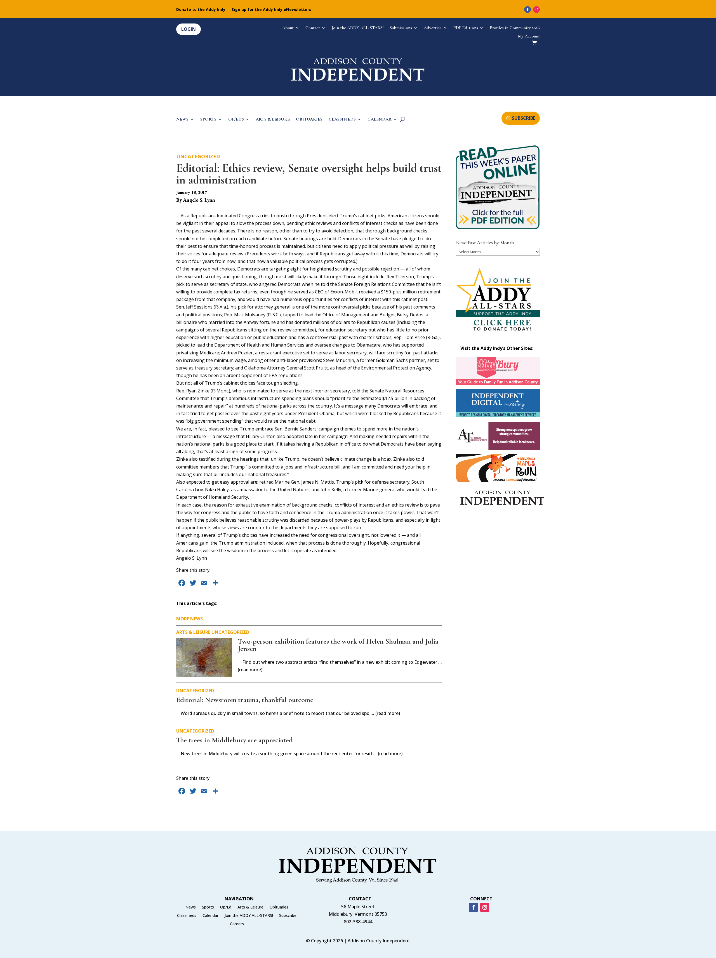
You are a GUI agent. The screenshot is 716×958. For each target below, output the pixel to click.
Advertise (433, 28)
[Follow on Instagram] (536, 9)
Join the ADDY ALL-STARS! (357, 28)
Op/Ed (225, 907)
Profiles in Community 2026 (515, 28)
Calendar (210, 916)
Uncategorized (198, 156)
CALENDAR (380, 119)
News (190, 907)
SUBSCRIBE (523, 118)
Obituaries (279, 907)
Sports (208, 907)
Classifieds (186, 916)
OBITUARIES (309, 119)
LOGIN (188, 29)
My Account (529, 36)
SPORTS (208, 119)
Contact (312, 28)
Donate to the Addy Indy (200, 10)
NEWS (182, 119)
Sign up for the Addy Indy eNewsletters (271, 10)
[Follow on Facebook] (527, 9)
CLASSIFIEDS (342, 119)
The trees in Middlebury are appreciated (234, 740)
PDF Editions (465, 28)
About (288, 28)
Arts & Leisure (193, 632)
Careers (237, 924)
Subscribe (287, 916)
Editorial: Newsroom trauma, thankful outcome (244, 699)
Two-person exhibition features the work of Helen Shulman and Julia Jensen (338, 645)
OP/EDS (236, 119)
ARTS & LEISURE (273, 119)
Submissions (401, 28)
